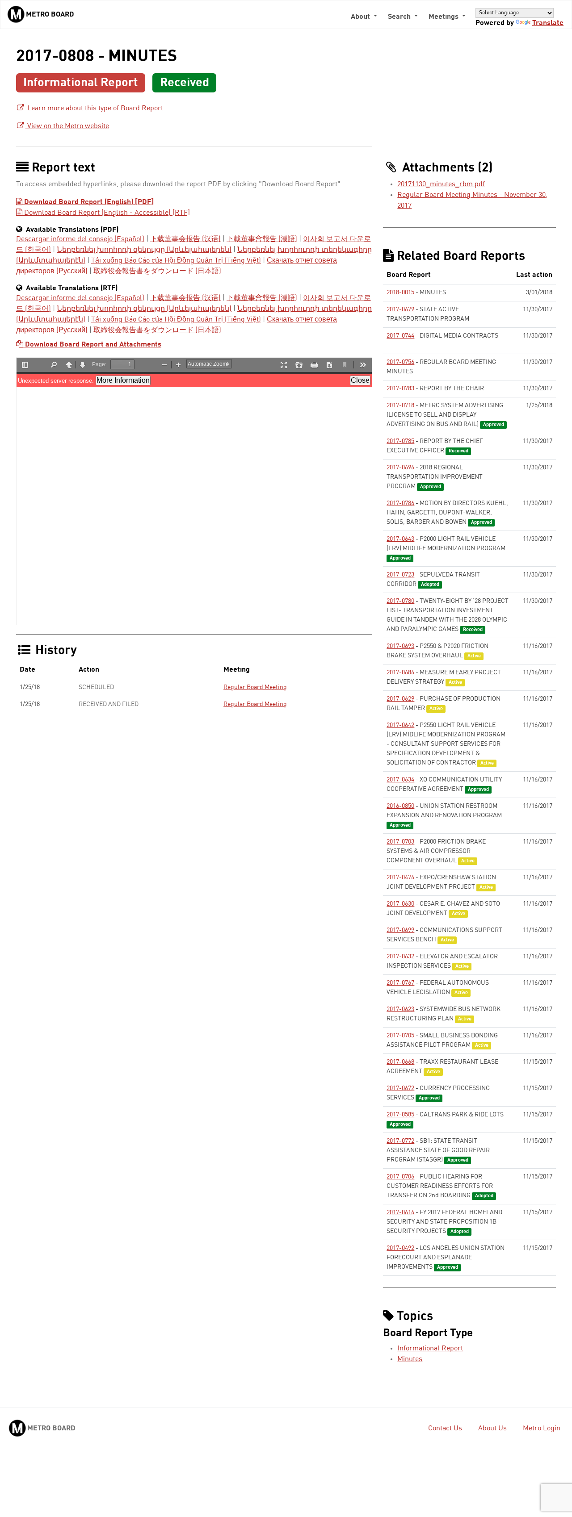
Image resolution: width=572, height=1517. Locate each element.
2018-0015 (400, 292)
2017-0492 (400, 1248)
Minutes (409, 1359)
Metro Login (541, 1428)
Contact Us (445, 1428)
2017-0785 (400, 441)
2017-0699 (400, 930)
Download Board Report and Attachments (92, 344)
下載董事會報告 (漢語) (262, 239)
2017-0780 (400, 601)
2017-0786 (400, 503)
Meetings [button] (444, 17)
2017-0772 (400, 1141)
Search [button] (400, 17)
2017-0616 (400, 1212)
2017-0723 (400, 575)
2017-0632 (400, 956)
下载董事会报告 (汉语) (185, 239)
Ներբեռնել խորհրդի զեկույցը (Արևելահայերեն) (144, 250)
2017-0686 (400, 672)
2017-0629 (400, 699)
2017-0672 (400, 1088)
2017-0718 (400, 405)
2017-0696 (400, 467)
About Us (492, 1428)
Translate (548, 23)
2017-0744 (400, 336)
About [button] (361, 17)
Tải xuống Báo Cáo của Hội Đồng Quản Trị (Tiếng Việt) (176, 260)
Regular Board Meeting (255, 687)
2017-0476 (400, 877)
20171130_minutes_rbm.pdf (441, 184)
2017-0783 (400, 388)
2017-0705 (400, 1035)
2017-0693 (400, 646)
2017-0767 (400, 983)
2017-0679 (400, 309)
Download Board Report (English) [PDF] (88, 202)
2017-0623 (400, 1009)
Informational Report (430, 1348)
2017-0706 (400, 1177)
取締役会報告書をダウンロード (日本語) (157, 271)
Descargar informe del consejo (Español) (80, 239)
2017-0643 (400, 539)
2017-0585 (400, 1115)
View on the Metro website (67, 126)
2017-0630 (400, 904)
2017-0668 (400, 1062)
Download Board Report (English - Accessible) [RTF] (106, 213)
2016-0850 (400, 806)
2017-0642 (400, 725)
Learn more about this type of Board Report (94, 108)
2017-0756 (400, 362)
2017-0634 (400, 780)
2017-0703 (400, 842)
